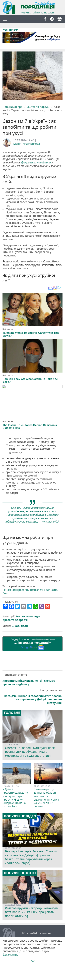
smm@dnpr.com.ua (38, 933)
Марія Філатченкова (26, 143)
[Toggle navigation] (5, 18)
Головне (12, 713)
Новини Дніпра (12, 107)
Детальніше (10, 954)
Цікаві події (20, 626)
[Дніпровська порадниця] (11, 934)
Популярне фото (20, 873)
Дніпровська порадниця (36, 162)
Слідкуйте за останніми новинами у (32, 643)
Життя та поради (38, 107)
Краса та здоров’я (15, 620)
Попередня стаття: (28, 679)
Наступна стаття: (33, 696)
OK (32, 961)
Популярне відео (20, 816)
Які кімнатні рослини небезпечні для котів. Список (30, 591)
